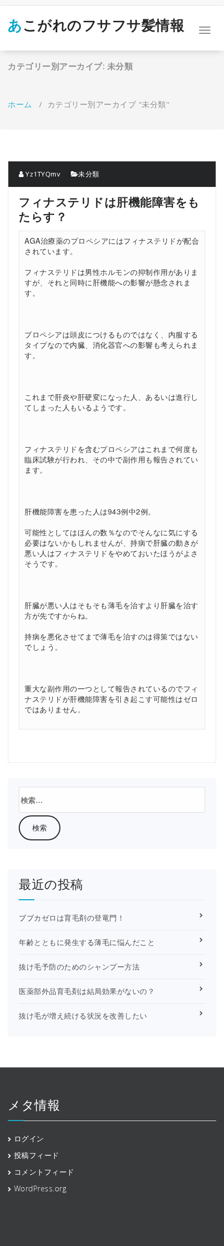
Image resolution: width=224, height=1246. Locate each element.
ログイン (29, 1138)
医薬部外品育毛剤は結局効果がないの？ (87, 991)
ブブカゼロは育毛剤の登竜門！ (72, 918)
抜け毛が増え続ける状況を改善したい (83, 1016)
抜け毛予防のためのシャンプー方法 (79, 967)
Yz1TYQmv (42, 174)
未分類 (88, 174)
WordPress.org (40, 1188)
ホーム (20, 104)
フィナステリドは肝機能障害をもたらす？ (109, 209)
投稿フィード (36, 1155)
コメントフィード (44, 1172)
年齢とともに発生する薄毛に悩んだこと (87, 942)
